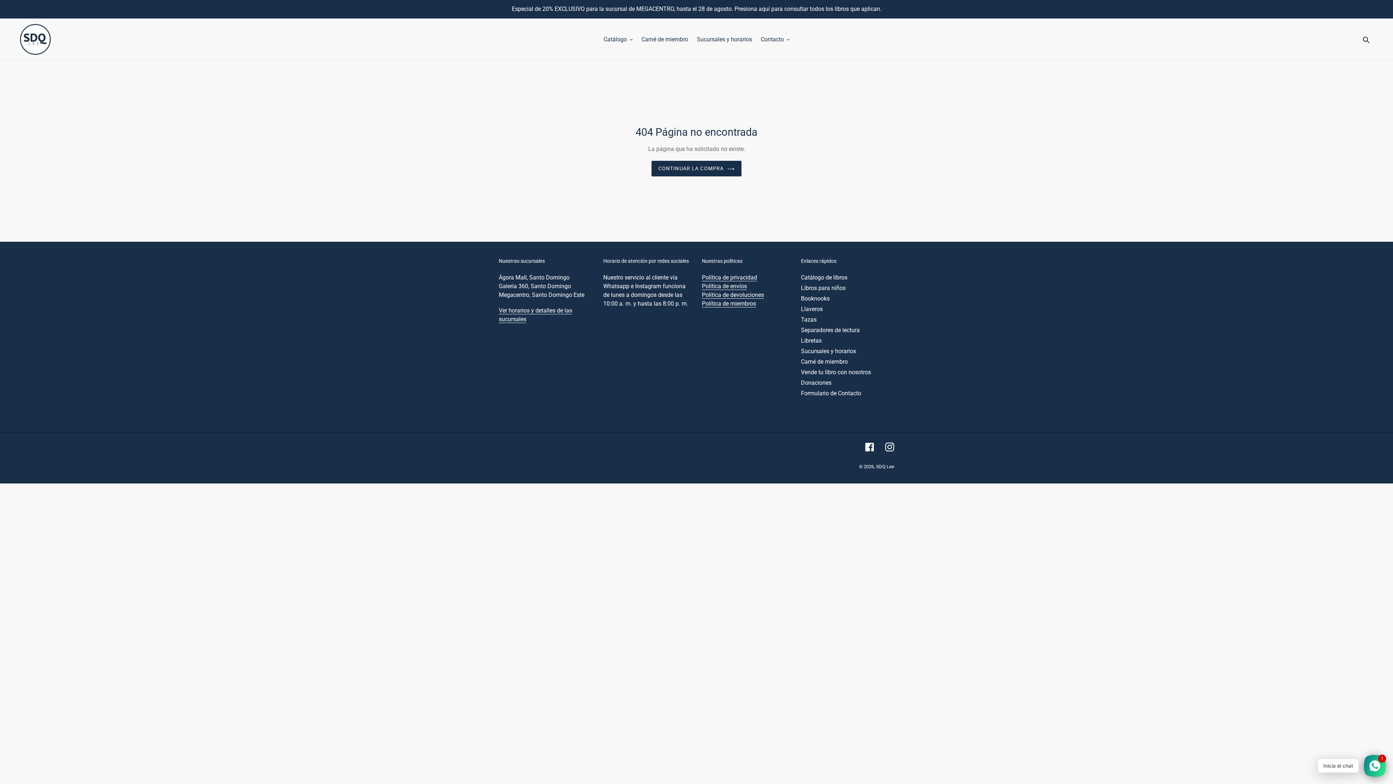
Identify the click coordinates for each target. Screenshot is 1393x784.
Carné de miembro (824, 361)
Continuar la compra (691, 168)
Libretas (811, 340)
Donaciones (816, 382)
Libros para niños (823, 288)
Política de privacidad (729, 277)
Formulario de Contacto (831, 393)
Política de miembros (729, 303)
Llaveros (812, 309)
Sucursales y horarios (828, 351)
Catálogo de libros (824, 277)
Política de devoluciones (733, 294)
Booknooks (815, 298)
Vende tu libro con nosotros (836, 372)
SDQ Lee (885, 466)
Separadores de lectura (830, 330)
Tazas (809, 319)
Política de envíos (724, 286)
